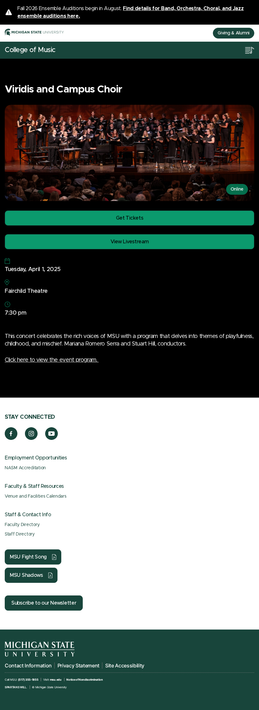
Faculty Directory (22, 525)
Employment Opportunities (36, 457)
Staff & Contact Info (28, 514)
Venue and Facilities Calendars (35, 496)
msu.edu (56, 679)
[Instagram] (31, 438)
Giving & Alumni (234, 33)
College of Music (30, 50)
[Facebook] (11, 438)
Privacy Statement (78, 665)
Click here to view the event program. (52, 360)
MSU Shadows (26, 575)
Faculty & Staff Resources (34, 486)
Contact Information (28, 665)
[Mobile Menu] (249, 50)
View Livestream (130, 241)
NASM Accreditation (25, 468)
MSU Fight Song (28, 556)
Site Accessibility (124, 665)
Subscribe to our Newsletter (43, 603)
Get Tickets (129, 218)
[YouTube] (51, 438)
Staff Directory (20, 534)
